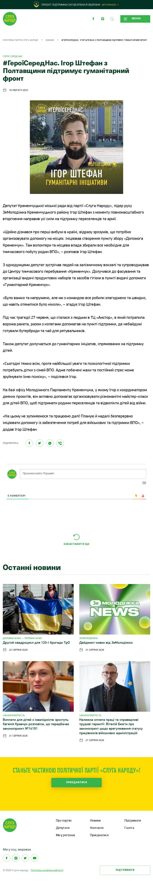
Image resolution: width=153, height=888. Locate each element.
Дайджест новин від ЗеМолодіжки (106, 643)
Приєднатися (76, 782)
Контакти (96, 828)
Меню (136, 18)
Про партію (63, 820)
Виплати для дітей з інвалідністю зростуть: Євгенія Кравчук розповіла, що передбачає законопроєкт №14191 (36, 724)
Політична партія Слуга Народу (20, 40)
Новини (50, 40)
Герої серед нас (13, 56)
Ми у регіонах (65, 835)
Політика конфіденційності (47, 870)
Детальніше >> (110, 5)
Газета (129, 828)
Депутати (62, 828)
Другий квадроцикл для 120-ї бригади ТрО (36, 643)
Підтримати (132, 820)
